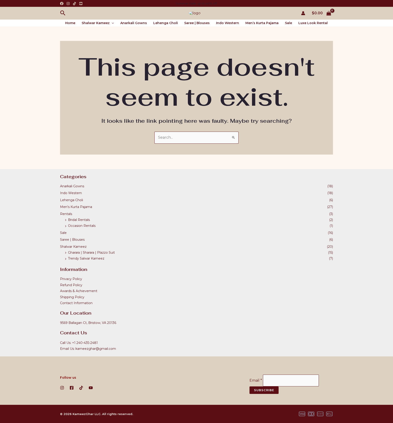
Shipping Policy (72, 297)
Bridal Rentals (79, 220)
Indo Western (227, 23)
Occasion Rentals (82, 226)
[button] (63, 13)
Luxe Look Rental (313, 23)
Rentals (66, 214)
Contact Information (76, 303)
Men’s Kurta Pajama (262, 23)
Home (70, 23)
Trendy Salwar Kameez (86, 258)
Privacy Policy (71, 279)
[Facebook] (61, 3)
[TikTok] (74, 3)
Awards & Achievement (78, 291)
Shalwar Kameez (96, 23)
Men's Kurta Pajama (76, 207)
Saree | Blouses (197, 23)
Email (255, 380)
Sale (288, 23)
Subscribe (264, 390)
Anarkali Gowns (133, 23)
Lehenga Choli (165, 23)
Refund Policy (71, 285)
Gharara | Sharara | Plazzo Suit (91, 252)
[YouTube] (81, 3)
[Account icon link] (303, 13)
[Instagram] (68, 3)
